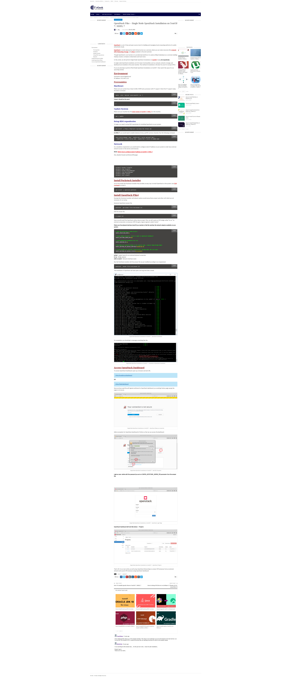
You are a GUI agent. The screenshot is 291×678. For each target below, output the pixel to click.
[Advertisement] (164, 7)
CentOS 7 (154, 60)
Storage (126, 52)
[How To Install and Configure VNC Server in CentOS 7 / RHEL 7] (195, 79)
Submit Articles (122, 1)
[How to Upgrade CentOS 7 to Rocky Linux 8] (166, 600)
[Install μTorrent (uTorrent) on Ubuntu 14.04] (195, 64)
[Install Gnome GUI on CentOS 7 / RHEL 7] (195, 52)
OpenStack (117, 45)
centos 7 (119, 574)
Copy (174, 94)
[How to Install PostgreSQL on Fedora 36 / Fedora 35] (181, 124)
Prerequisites (96, 50)
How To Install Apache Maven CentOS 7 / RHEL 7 (127, 585)
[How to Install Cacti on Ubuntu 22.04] (181, 118)
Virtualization (106, 14)
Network (95, 56)
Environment (94, 47)
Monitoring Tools (128, 14)
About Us (92, 1)
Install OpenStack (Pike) (97, 60)
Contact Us (107, 1)
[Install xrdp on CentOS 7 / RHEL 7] (183, 52)
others (133, 52)
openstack (125, 574)
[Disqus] (145, 652)
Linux (97, 14)
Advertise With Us (99, 1)
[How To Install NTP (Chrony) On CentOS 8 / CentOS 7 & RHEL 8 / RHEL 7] (145, 618)
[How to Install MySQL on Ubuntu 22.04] (181, 98)
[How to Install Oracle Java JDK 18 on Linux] (125, 600)
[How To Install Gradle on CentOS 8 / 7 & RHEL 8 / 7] (166, 618)
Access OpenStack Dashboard (98, 61)
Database (117, 14)
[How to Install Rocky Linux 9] (181, 105)
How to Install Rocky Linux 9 (192, 103)
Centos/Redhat (118, 19)
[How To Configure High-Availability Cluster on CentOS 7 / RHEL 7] (183, 79)
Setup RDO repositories (98, 55)
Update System (96, 53)
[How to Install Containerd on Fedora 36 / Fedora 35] (181, 111)
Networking (120, 52)
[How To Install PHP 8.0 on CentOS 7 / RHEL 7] (125, 618)
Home (92, 14)
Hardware (95, 51)
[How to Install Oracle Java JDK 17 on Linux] (145, 600)
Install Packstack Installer (97, 58)
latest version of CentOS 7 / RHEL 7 (142, 111)
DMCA (112, 1)
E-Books (116, 1)
